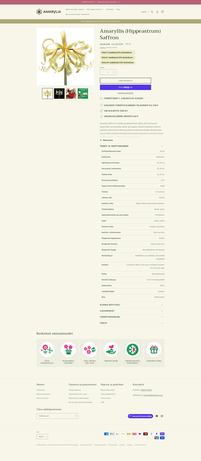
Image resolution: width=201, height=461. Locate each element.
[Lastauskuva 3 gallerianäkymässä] (71, 93)
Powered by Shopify (72, 445)
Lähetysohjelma (75, 390)
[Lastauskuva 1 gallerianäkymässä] (47, 93)
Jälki (102, 402)
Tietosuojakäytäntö (108, 394)
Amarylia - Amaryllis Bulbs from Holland (53, 445)
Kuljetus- (103, 47)
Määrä (102, 67)
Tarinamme (41, 390)
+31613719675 (146, 390)
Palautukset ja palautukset (79, 398)
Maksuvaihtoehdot (108, 390)
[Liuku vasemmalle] (39, 93)
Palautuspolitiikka (86, 445)
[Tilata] (75, 416)
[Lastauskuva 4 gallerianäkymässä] (83, 93)
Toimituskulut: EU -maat (78, 394)
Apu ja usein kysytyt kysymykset (81, 402)
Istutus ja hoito (42, 398)
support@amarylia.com (153, 395)
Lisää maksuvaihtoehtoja (125, 93)
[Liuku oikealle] (91, 93)
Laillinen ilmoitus (140, 445)
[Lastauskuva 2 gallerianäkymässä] (59, 93)
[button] (95, 9)
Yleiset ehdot (106, 398)
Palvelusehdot (113, 445)
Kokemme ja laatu (43, 394)
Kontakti (122, 445)
